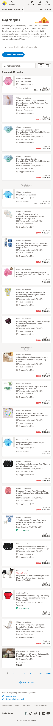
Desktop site (7, 705)
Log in (47, 4)
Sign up (40, 4)
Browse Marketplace (11, 9)
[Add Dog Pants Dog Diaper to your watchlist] (48, 192)
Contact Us (26, 705)
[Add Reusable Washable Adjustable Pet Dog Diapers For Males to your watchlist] (48, 383)
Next (48, 673)
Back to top (28, 682)
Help (17, 705)
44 (40, 673)
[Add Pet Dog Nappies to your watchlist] (48, 78)
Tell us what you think (14, 699)
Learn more (10, 696)
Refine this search (14, 54)
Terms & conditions (41, 705)
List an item (45, 9)
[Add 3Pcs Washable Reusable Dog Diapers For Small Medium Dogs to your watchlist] (48, 461)
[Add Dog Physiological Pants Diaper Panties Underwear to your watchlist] (48, 440)
